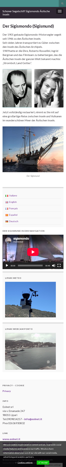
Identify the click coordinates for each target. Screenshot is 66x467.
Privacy (7, 391)
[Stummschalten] (53, 265)
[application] (33, 252)
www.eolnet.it (11, 439)
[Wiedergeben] (7, 265)
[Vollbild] (59, 265)
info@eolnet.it (33, 419)
